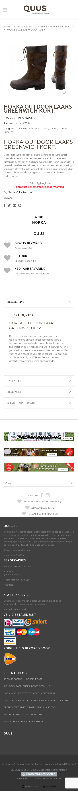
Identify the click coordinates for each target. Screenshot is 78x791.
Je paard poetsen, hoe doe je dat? (23, 679)
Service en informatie (21, 402)
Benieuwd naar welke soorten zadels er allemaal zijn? (37, 700)
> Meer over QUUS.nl (14, 555)
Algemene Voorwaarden (15, 764)
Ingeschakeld (48, 786)
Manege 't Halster (52, 778)
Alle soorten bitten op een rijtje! (23, 721)
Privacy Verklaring (54, 764)
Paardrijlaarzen (49, 128)
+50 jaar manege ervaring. (42, 514)
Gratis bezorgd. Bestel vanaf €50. (43, 501)
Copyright (70, 764)
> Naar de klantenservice (16, 609)
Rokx (36, 778)
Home (7, 26)
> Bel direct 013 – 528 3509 (17, 579)
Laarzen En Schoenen (48, 26)
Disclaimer (36, 764)
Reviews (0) (14, 391)
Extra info (14, 381)
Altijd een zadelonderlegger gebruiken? (28, 686)
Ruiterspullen (22, 26)
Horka (39, 222)
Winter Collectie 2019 (20, 192)
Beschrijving (15, 301)
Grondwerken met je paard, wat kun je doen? (31, 707)
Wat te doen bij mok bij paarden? (23, 714)
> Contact (8, 585)
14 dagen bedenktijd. (43, 508)
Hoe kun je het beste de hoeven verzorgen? (29, 693)
